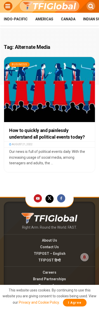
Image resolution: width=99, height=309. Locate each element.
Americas (44, 19)
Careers (49, 272)
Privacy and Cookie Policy (39, 302)
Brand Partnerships (49, 279)
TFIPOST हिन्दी (49, 260)
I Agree (74, 302)
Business (19, 64)
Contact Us (49, 247)
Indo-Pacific (16, 19)
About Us (49, 240)
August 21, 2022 (21, 144)
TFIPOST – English (49, 254)
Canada (68, 19)
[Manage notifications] (84, 257)
